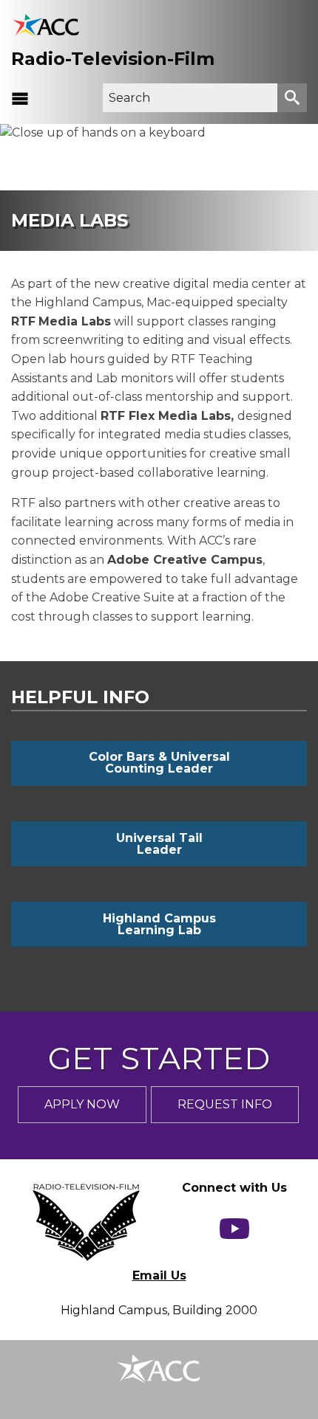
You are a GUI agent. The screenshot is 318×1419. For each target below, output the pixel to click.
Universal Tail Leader (159, 844)
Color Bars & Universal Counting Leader (159, 763)
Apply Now (82, 1104)
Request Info (224, 1104)
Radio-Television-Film (112, 58)
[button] (20, 98)
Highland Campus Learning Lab (159, 924)
